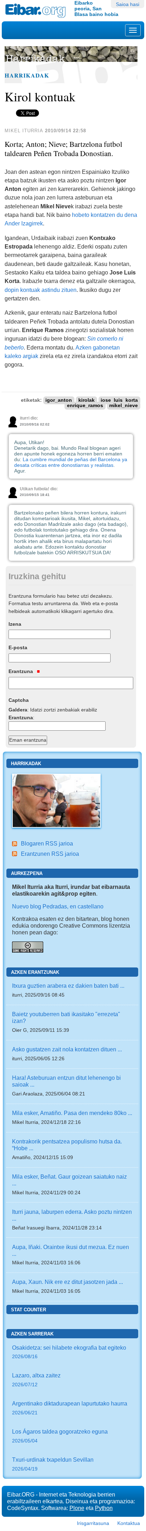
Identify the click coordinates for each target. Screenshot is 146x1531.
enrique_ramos (85, 405)
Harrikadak (27, 75)
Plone (76, 1508)
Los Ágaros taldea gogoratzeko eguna (60, 1436)
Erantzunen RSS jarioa (50, 853)
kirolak (86, 400)
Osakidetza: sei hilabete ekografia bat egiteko (69, 1352)
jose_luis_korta (119, 400)
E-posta (18, 647)
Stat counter (28, 1309)
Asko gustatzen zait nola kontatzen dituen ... (67, 1049)
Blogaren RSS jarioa (47, 843)
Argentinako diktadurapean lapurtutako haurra (69, 1407)
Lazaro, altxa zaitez (36, 1379)
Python (104, 1508)
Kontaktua (128, 1523)
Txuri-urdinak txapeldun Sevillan (53, 1464)
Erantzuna (21, 671)
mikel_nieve (123, 405)
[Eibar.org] (37, 10)
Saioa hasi (127, 4)
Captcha (19, 700)
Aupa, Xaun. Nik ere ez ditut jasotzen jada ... (67, 1282)
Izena (15, 624)
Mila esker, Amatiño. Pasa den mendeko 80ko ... (72, 1113)
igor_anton (58, 400)
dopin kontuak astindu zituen (41, 290)
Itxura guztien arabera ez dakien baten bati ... (68, 985)
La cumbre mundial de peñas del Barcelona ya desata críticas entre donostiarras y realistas (70, 462)
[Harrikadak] (56, 800)
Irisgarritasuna (93, 1523)
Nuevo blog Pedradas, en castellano (57, 906)
